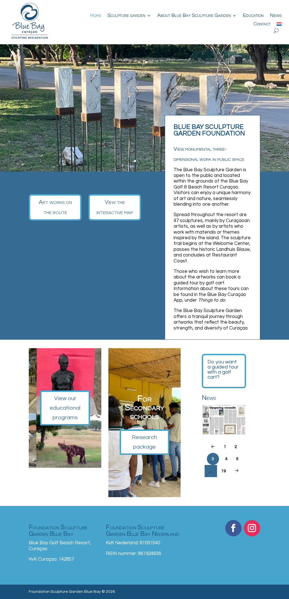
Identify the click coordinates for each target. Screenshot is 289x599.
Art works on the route (55, 207)
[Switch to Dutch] (279, 25)
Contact (261, 24)
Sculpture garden (126, 16)
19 (223, 471)
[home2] (144, 170)
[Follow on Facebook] (233, 528)
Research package (144, 442)
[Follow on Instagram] (252, 528)
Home (95, 16)
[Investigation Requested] (224, 419)
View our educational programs (65, 408)
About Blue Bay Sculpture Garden (194, 16)
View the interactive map (115, 207)
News (276, 16)
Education (253, 16)
